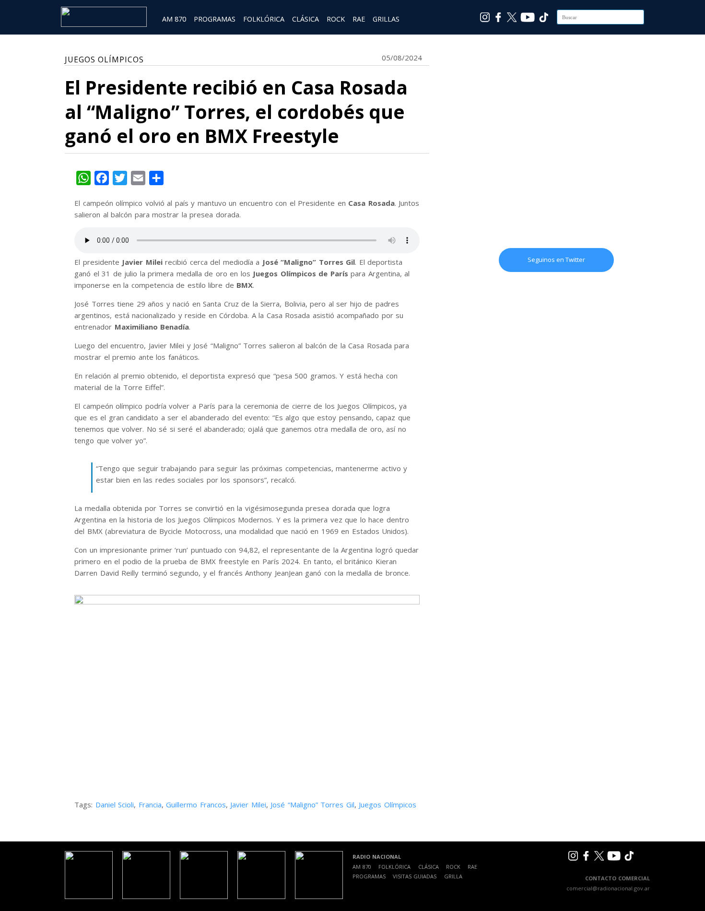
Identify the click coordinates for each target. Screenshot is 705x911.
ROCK (336, 19)
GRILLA (453, 876)
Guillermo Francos (196, 804)
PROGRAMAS (214, 19)
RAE (358, 19)
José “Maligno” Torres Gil (312, 804)
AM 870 (174, 19)
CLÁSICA (305, 19)
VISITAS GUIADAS (414, 876)
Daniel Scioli (114, 804)
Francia (150, 804)
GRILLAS (386, 19)
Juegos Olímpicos (387, 804)
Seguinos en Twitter (556, 259)
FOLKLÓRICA (263, 19)
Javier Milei (248, 804)
